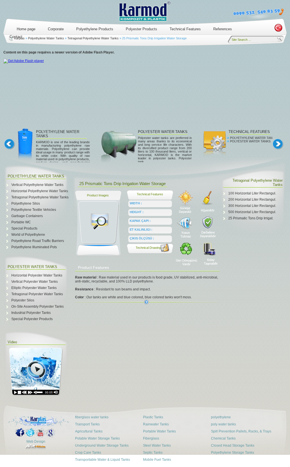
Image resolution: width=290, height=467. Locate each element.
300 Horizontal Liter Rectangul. (252, 206)
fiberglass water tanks (91, 417)
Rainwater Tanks (156, 424)
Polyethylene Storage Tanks (232, 453)
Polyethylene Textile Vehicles (33, 210)
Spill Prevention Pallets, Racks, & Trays (241, 431)
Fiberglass (151, 438)
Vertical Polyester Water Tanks (34, 282)
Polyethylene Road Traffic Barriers (37, 241)
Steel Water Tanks (157, 445)
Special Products (24, 228)
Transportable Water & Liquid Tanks (102, 460)
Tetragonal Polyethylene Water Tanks (93, 38)
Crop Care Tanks (88, 453)
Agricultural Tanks (89, 431)
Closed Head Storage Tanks (232, 445)
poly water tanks (223, 424)
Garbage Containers (27, 216)
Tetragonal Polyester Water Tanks (37, 294)
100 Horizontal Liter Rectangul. (252, 193)
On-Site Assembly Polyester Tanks (37, 307)
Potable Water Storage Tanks (97, 438)
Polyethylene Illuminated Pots (34, 247)
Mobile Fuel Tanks (157, 460)
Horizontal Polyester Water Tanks (36, 275)
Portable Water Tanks (159, 431)
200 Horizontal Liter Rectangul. (252, 200)
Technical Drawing (148, 247)
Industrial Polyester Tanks (31, 313)
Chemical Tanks (223, 438)
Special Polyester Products (32, 319)
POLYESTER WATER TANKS (162, 132)
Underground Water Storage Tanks (102, 445)
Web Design (35, 442)
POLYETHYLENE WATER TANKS (253, 138)
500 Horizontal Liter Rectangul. (252, 212)
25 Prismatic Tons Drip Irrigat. (250, 218)
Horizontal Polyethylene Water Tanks (39, 191)
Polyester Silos (22, 300)
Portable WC (21, 222)
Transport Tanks (87, 424)
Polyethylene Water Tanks (46, 38)
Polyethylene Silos (25, 203)
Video (12, 342)
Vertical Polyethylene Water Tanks (37, 185)
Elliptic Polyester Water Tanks (34, 288)
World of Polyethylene (28, 235)
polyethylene (221, 417)
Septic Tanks (153, 453)
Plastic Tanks (153, 417)
